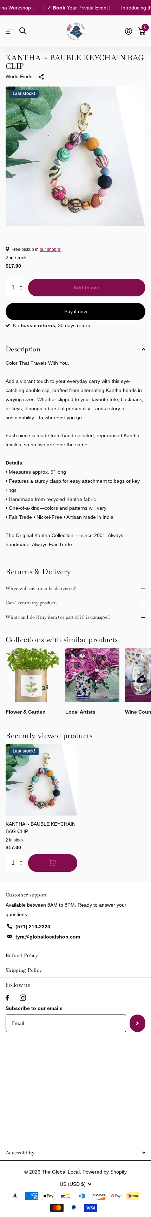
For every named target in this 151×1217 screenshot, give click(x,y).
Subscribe (137, 1023)
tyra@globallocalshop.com (47, 937)
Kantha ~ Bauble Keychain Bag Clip (41, 827)
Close (75, 1153)
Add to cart (86, 287)
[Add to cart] (52, 863)
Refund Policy (22, 955)
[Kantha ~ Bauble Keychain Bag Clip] (41, 780)
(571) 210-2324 (32, 926)
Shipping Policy (24, 970)
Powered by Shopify (105, 1172)
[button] (23, 281)
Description (23, 349)
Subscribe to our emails (34, 1008)
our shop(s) (50, 249)
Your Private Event (74, 8)
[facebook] (7, 998)
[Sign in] (128, 31)
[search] (22, 31)
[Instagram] (23, 998)
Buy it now (75, 311)
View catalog (10, 31)
